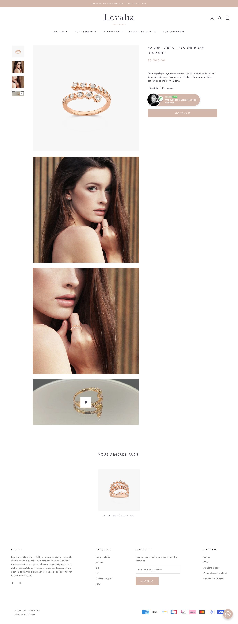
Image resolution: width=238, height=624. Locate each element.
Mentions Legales (104, 578)
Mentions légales (211, 567)
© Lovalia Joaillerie (27, 610)
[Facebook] (12, 583)
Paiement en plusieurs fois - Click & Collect (119, 3)
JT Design (31, 614)
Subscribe (147, 581)
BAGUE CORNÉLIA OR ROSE (119, 515)
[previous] (11, 491)
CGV (98, 584)
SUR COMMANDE (174, 31)
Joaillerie (60, 31)
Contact (206, 556)
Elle (97, 567)
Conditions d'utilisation (214, 578)
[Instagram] (20, 583)
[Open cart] (227, 18)
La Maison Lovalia (142, 31)
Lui (97, 573)
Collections (113, 31)
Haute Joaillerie (103, 556)
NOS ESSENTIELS (86, 31)
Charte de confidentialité (215, 573)
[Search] (220, 18)
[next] (227, 491)
